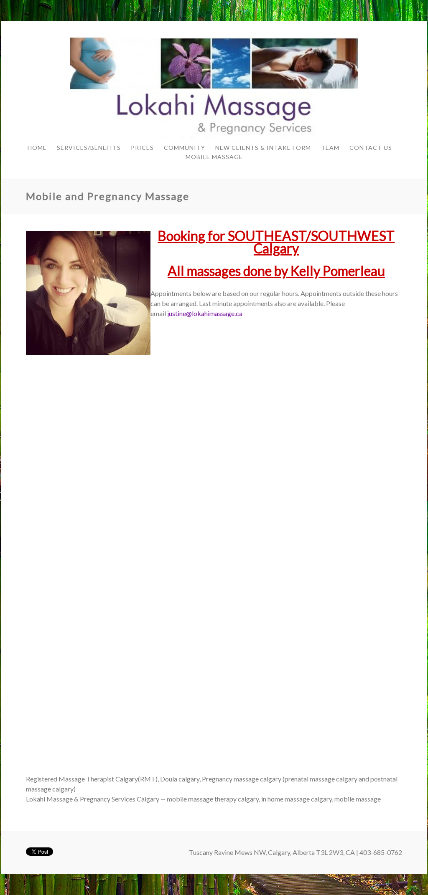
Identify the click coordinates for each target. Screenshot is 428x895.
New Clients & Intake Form (263, 147)
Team (330, 147)
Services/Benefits (89, 147)
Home (37, 147)
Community (184, 147)
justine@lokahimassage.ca (204, 313)
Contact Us (370, 147)
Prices (142, 147)
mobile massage (214, 156)
